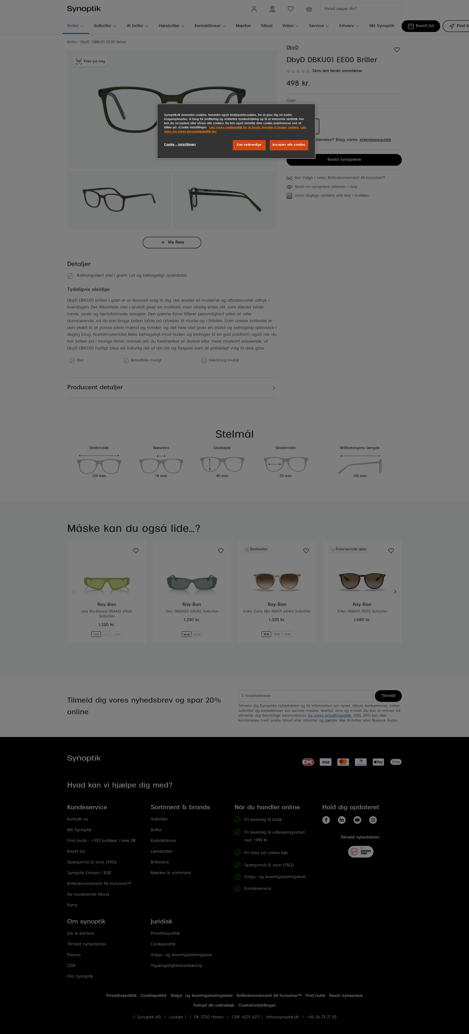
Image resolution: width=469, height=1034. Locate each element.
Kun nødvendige (249, 144)
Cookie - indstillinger (180, 144)
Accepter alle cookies (289, 144)
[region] (236, 131)
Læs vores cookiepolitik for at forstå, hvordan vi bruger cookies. (254, 127)
